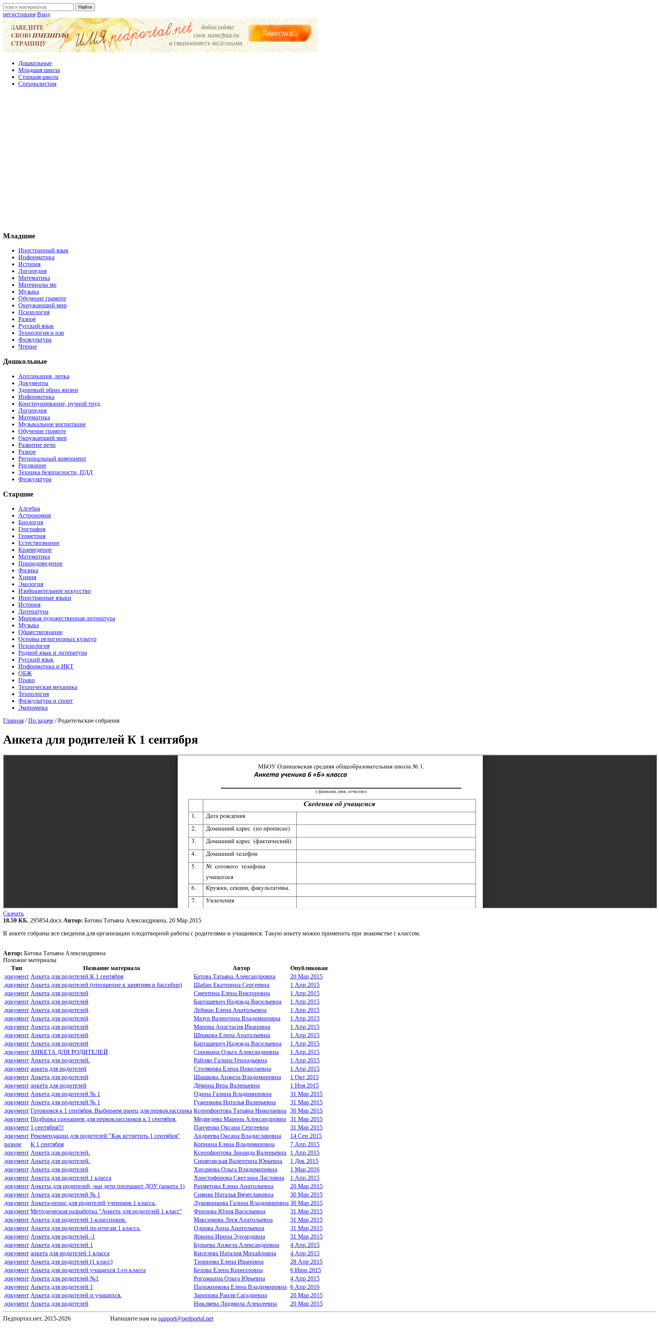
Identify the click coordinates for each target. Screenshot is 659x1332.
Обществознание (40, 632)
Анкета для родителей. (60, 1060)
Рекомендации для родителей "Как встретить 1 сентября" (105, 1136)
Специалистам (37, 83)
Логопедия (32, 271)
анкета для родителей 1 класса (70, 1253)
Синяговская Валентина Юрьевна (238, 1161)
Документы (33, 383)
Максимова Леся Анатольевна (233, 1219)
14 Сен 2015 (306, 1136)
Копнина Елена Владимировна (234, 1144)
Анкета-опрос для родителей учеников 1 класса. (93, 1203)
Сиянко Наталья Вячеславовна (233, 1194)
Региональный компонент (52, 458)
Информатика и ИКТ (46, 666)
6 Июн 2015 (305, 1270)
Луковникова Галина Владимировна (241, 1203)
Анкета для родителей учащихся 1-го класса (88, 1270)
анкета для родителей (59, 1068)
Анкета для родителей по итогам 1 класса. (86, 1228)
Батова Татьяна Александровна (234, 976)
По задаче (40, 720)
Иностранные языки (44, 597)
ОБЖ (25, 673)
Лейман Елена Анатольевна (230, 1010)
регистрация (19, 14)
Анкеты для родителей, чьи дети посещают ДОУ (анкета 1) (108, 1186)
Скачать (13, 913)
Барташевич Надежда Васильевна (237, 1001)
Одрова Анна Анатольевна (229, 1228)
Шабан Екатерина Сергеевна (231, 985)
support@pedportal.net (185, 1318)
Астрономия (34, 515)
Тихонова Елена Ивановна (229, 1261)
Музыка (28, 291)
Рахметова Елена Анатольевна (233, 1186)
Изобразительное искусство (54, 591)
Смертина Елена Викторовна (232, 993)
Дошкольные (35, 63)
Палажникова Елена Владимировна (240, 1287)
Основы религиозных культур (57, 639)
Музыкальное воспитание (52, 424)
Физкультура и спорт (45, 700)
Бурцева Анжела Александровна (236, 1245)
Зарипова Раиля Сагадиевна (230, 1295)
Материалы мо (37, 284)
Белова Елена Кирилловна (228, 1270)
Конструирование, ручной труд (59, 403)
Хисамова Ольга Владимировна (235, 1169)
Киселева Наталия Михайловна (235, 1253)
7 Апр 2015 (305, 1144)
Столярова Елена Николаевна (232, 1068)
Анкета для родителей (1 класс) (72, 1261)
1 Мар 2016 (305, 1169)
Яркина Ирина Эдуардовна (229, 1236)
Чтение (27, 346)
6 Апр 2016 (305, 1287)
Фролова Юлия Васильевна (229, 1211)
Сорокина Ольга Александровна (236, 1052)
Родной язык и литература (52, 652)
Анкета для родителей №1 (65, 1278)
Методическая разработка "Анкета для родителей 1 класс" (106, 1211)
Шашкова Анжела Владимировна (237, 1077)
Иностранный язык (43, 250)
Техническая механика (47, 687)
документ (16, 976)
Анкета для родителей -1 (63, 1236)
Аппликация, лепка (43, 376)
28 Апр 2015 (306, 1261)
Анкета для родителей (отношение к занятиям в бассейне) (106, 985)
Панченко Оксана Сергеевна (231, 1127)
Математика (34, 278)
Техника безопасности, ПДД (55, 472)
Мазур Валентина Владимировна (237, 1018)
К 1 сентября (47, 1144)
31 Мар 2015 (306, 1094)
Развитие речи (37, 445)
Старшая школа (38, 77)
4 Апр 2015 (305, 1245)
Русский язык (36, 326)
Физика (28, 570)
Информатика (36, 257)
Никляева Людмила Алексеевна (235, 1303)
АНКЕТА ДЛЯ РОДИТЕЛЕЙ (69, 1052)
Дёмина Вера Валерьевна (227, 1085)
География (31, 529)
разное (12, 1144)
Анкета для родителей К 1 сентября (77, 976)
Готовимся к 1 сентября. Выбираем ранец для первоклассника (111, 1110)
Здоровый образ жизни (48, 390)
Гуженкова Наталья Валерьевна (235, 1102)
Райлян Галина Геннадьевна (230, 1060)
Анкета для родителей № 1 (65, 1094)
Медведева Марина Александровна (240, 1119)
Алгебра (29, 508)
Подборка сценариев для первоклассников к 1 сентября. (104, 1119)
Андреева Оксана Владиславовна (237, 1136)
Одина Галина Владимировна (233, 1094)
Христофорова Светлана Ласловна (239, 1178)
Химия (27, 577)
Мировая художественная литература (66, 618)
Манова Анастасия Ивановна (232, 1027)
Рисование (32, 465)
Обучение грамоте (42, 298)
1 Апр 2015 (305, 985)
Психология (34, 312)
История (29, 264)
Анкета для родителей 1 (62, 1245)
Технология (33, 694)
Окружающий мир (42, 305)
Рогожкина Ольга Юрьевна (229, 1278)
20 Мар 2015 (306, 976)
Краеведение (35, 549)
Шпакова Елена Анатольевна (232, 1035)
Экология (30, 584)
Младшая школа (39, 70)
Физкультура (34, 339)
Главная (13, 720)
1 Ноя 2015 (304, 1085)
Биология (30, 522)
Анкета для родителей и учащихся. (76, 1295)
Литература (33, 611)
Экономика (33, 707)
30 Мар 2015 (306, 1110)
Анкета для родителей (59, 993)
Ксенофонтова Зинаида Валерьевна (240, 1152)
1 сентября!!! (47, 1127)
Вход (43, 14)
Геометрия (31, 536)
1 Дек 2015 (304, 1161)
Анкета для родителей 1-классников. (78, 1219)
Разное (27, 319)
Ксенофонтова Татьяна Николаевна (240, 1110)
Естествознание (38, 543)
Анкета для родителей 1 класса (71, 1178)
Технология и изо (41, 332)
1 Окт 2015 (304, 1077)
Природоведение (40, 563)
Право (26, 680)
